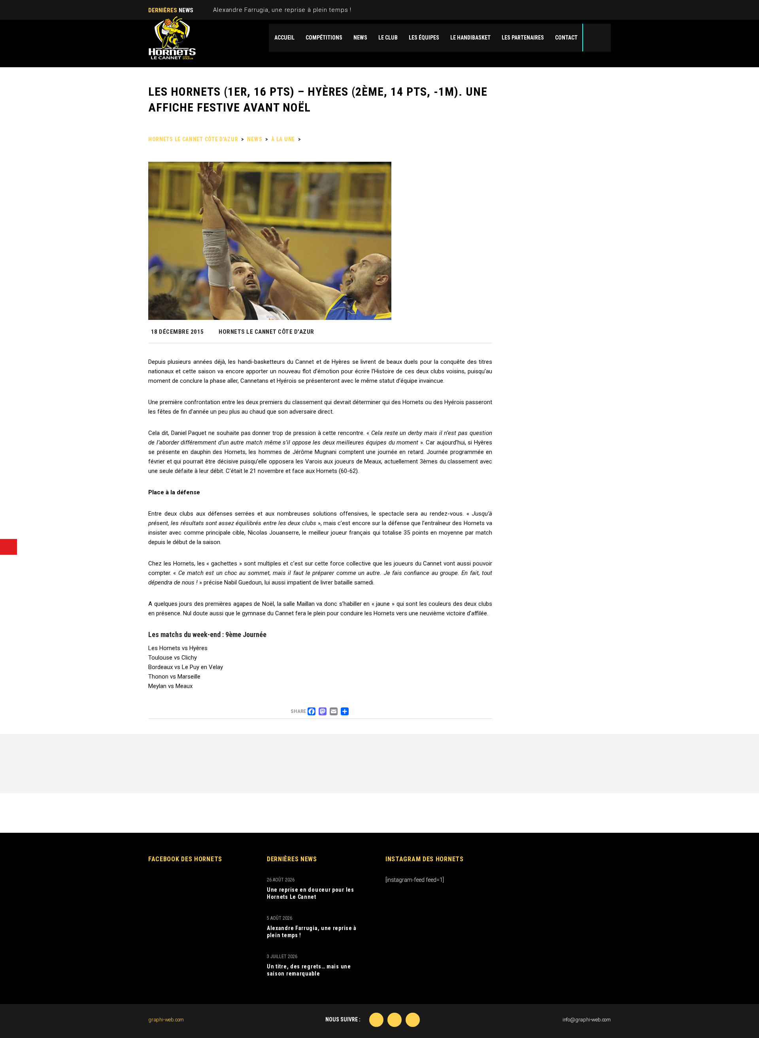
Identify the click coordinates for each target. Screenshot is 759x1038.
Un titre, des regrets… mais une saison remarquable (309, 970)
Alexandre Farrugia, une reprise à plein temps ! (282, 9)
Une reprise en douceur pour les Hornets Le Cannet (310, 893)
